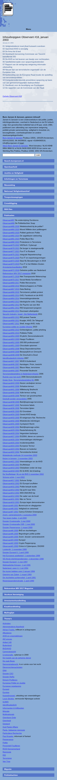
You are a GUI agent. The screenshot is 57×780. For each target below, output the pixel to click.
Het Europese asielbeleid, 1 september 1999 (21, 556)
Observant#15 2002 (11, 487)
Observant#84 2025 (11, 229)
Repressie (7, 752)
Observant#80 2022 (11, 242)
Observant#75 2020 (11, 258)
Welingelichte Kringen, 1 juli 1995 (16, 565)
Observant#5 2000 (10, 534)
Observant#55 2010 (11, 333)
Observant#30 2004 (11, 427)
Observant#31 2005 (11, 424)
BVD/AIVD (7, 648)
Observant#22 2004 (11, 452)
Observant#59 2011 (11, 317)
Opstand (6, 724)
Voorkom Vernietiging (14, 594)
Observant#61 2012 (11, 308)
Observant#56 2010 (11, 330)
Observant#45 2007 (11, 367)
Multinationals (8, 714)
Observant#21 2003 (11, 461)
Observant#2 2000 (10, 543)
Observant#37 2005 (11, 405)
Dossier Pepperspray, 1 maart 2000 (17, 527)
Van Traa (6, 761)
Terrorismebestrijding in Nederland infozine (21, 374)
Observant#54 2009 (11, 336)
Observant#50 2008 (11, 349)
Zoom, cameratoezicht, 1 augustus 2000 (20, 515)
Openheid (7, 721)
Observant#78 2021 (11, 248)
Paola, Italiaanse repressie (14, 730)
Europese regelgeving (12, 686)
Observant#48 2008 (11, 355)
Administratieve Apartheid (13, 627)
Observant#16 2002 (11, 483)
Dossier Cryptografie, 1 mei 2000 (16, 521)
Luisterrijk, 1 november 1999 (15, 549)
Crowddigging (10, 203)
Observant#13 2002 (11, 493)
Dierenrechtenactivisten (12, 667)
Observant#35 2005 (11, 411)
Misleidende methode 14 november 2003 (20, 455)
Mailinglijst (9, 613)
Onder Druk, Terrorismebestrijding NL (18, 380)
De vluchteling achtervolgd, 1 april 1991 (19, 577)
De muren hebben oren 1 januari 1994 (19, 571)
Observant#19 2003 (11, 468)
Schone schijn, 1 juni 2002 (14, 477)
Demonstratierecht (10, 664)
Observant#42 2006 (11, 386)
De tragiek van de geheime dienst (17, 658)
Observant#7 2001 (10, 512)
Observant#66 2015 (11, 292)
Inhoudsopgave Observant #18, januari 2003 (25, 38)
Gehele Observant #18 (12, 96)
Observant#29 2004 (11, 430)
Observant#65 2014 (11, 295)
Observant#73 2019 (11, 264)
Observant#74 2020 (11, 261)
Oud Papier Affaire (10, 727)
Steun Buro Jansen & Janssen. (15, 146)
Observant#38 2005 (11, 402)
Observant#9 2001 (10, 505)
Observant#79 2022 (11, 245)
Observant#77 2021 (11, 251)
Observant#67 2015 (11, 289)
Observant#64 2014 (11, 298)
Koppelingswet (9, 696)
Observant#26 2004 (11, 440)
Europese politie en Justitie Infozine (17, 327)
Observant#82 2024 (11, 236)
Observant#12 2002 (11, 496)
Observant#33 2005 (11, 418)
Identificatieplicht (10, 705)
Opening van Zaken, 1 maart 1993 (17, 574)
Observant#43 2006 (11, 383)
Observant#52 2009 (11, 342)
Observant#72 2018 (11, 270)
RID (4, 755)
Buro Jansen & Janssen (13, 138)
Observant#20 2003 (11, 465)
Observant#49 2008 (11, 352)
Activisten (7, 623)
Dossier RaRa (8, 677)
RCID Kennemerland (11, 749)
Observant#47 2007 (11, 361)
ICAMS (5, 702)
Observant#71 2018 (11, 276)
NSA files (8, 209)
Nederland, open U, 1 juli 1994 (15, 568)
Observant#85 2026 (11, 226)
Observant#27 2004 (11, 436)
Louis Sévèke (8, 699)
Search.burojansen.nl (14, 161)
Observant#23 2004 (11, 449)
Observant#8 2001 (10, 509)
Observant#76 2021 (11, 254)
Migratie (6, 711)
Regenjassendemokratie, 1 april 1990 (18, 581)
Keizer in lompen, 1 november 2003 (18, 458)
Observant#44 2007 (11, 371)
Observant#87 (9, 220)
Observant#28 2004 (11, 433)
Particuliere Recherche (12, 733)
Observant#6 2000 (10, 530)
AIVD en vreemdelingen (13, 636)
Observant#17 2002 (11, 480)
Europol (6, 689)
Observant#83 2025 (11, 233)
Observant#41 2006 (11, 389)
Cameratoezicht (9, 652)
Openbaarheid (10, 167)
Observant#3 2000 (10, 540)
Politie (5, 743)
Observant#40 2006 (11, 392)
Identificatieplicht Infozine (13, 358)
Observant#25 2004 (11, 443)
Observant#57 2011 (11, 323)
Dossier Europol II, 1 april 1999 (16, 552)
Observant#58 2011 (11, 320)
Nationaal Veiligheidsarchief (17, 191)
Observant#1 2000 (10, 546)
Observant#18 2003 (11, 471)
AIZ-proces (7, 639)
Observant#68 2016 (11, 286)
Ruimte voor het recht (12, 377)
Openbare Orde (9, 717)
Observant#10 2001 (11, 502)
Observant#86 (9, 223)
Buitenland (7, 645)
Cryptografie (8, 655)
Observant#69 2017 (11, 283)
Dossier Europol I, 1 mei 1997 (15, 562)
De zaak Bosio (9, 661)
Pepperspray (8, 739)
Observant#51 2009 (11, 345)
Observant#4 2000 (10, 537)
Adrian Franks (8, 630)
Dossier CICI (8, 673)
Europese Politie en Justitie (14, 683)
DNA (4, 670)
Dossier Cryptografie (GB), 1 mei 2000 (19, 524)
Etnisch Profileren (10, 680)
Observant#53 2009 (11, 339)
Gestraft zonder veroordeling (15, 399)
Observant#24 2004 (11, 446)
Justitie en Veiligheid (13, 173)
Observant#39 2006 (11, 396)
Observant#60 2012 (11, 311)
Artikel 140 (7, 642)
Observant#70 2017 (11, 280)
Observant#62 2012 (11, 305)
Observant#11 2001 (11, 499)
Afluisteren (7, 633)
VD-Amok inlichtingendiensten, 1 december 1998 (23, 559)
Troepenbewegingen (13, 197)
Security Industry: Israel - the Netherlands (20, 314)
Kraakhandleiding (12, 606)
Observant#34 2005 (11, 414)
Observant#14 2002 (11, 490)
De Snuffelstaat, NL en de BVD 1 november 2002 (23, 474)
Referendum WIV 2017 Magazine (18, 588)
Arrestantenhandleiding (12, 267)
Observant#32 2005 (11, 421)
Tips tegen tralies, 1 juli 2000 (15, 518)
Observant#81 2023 (11, 239)
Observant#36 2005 (11, 408)
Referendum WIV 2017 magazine (17, 273)
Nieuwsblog (9, 185)
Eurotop (6, 692)
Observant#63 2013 (11, 302)
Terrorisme (7, 758)
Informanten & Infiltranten (13, 708)
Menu (28, 29)
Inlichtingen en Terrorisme (16, 179)
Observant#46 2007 (11, 364)
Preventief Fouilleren (11, 746)
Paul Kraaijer (8, 736)
